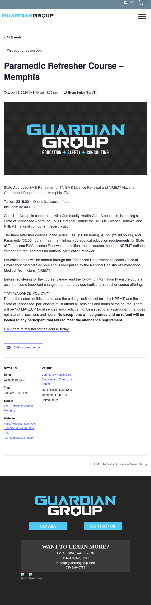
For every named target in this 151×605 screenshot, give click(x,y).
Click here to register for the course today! (37, 328)
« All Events (13, 37)
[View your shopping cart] (141, 2)
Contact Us (102, 526)
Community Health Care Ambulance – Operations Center (57, 379)
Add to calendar (24, 347)
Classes (48, 526)
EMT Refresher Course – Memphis (118, 464)
